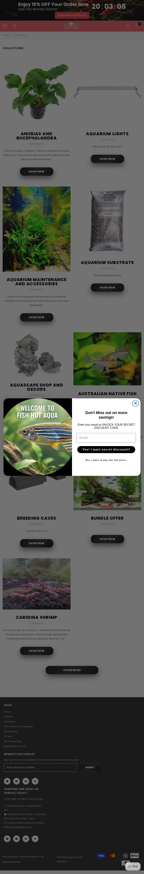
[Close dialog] (135, 403)
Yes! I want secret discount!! (106, 449)
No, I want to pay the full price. (106, 460)
